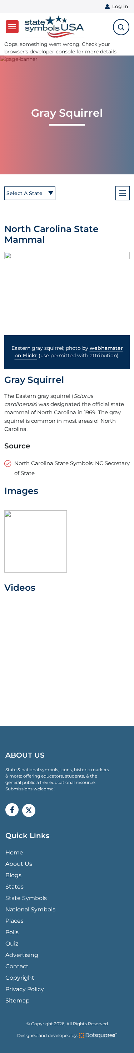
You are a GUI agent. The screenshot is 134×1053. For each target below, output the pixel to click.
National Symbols (30, 909)
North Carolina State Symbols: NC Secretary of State (72, 468)
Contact (17, 966)
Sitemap (17, 1000)
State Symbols (26, 898)
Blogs (13, 875)
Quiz (11, 943)
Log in (120, 6)
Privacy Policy (24, 989)
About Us (18, 863)
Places (14, 920)
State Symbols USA (53, 27)
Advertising (21, 955)
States (14, 886)
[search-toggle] (121, 27)
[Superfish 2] (122, 193)
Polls (12, 932)
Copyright (19, 977)
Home (14, 852)
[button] (67, 294)
